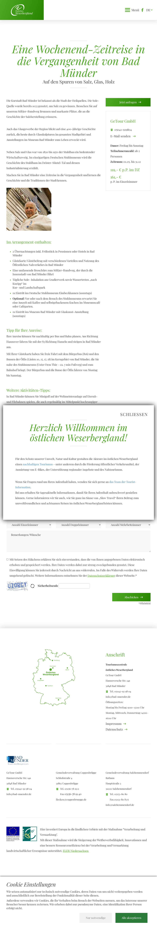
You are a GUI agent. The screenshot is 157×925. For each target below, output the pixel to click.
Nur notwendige (96, 918)
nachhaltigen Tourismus (38, 464)
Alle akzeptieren (131, 918)
